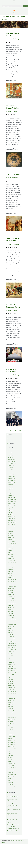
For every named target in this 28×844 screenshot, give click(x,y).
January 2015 (11, 689)
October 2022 (11, 524)
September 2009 (12, 786)
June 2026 (10, 453)
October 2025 (11, 461)
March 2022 (11, 537)
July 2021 (10, 550)
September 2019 (12, 586)
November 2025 (12, 459)
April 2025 (10, 472)
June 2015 (10, 679)
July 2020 (10, 569)
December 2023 (12, 499)
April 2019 (10, 592)
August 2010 (11, 776)
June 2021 (10, 552)
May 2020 (10, 573)
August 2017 (11, 626)
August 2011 (11, 751)
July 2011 (10, 753)
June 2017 (10, 630)
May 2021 (10, 554)
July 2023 (10, 510)
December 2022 (12, 520)
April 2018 (10, 613)
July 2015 (10, 677)
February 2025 (11, 476)
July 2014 (10, 702)
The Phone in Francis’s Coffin (12, 106)
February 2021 (11, 560)
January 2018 (11, 617)
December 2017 (12, 620)
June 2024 (10, 491)
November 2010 (12, 770)
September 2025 (12, 463)
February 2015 (11, 687)
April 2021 (10, 556)
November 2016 (12, 645)
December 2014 (12, 691)
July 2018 (10, 609)
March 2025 (11, 474)
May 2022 (10, 533)
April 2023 (10, 514)
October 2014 (11, 696)
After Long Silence (13, 174)
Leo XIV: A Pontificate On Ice (13, 305)
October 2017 (11, 622)
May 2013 (10, 729)
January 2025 (11, 478)
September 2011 (12, 748)
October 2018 (11, 605)
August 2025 (11, 465)
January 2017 (11, 641)
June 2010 (10, 780)
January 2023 (11, 518)
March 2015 (11, 685)
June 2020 (10, 571)
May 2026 (10, 455)
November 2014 (12, 693)
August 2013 (11, 723)
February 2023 (11, 516)
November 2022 (12, 522)
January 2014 (11, 713)
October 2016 (11, 647)
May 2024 (10, 493)
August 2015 (11, 674)
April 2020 (10, 575)
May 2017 (10, 632)
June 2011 (10, 755)
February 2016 (11, 664)
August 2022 (11, 529)
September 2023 (12, 505)
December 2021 (12, 543)
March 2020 (11, 577)
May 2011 (10, 757)
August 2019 (11, 588)
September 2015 (12, 672)
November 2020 (12, 562)
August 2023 (11, 507)
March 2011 (10, 761)
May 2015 (10, 681)
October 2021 (11, 546)
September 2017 (12, 624)
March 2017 (11, 636)
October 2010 (11, 772)
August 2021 (11, 548)
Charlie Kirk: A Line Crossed (12, 370)
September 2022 (12, 527)
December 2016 (12, 643)
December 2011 (11, 742)
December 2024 (12, 480)
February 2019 (11, 596)
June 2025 (10, 469)
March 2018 (11, 615)
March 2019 (11, 594)
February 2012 (11, 740)
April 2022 (10, 535)
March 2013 (11, 734)
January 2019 (11, 598)
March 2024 (11, 495)
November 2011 (11, 744)
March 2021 (11, 558)
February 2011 (11, 763)
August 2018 (11, 607)
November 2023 (12, 501)
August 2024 (11, 486)
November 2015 (12, 670)
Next (20, 430)
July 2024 (10, 489)
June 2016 (10, 655)
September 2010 (12, 774)
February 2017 (11, 639)
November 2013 (12, 717)
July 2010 (10, 778)
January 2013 (11, 738)
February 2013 (11, 736)
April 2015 (10, 683)
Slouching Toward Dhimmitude (13, 239)
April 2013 (10, 732)
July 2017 (10, 628)
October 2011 (11, 746)
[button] (14, 1)
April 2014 (10, 708)
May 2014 (10, 706)
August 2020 (11, 567)
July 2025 (10, 467)
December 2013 (12, 715)
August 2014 (11, 700)
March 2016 (11, 662)
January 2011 (11, 765)
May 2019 (10, 590)
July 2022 (10, 531)
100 (16, 430)
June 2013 (10, 727)
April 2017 (10, 634)
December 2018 (12, 600)
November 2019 (12, 581)
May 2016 (10, 658)
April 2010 (10, 784)
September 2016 (12, 649)
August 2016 (11, 651)
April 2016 (10, 660)
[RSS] (14, 10)
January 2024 (11, 497)
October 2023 (11, 503)
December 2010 (12, 767)
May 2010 (10, 782)
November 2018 (12, 603)
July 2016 (10, 653)
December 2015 (12, 668)
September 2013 (12, 721)
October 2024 (11, 482)
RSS (14, 13)
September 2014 (12, 698)
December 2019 (12, 579)
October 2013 (11, 719)
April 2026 (10, 457)
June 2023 (10, 512)
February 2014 (11, 710)
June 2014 (10, 704)
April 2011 (10, 759)
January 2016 (11, 666)
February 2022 (11, 539)
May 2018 (10, 611)
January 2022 (11, 541)
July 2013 (10, 725)
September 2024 (12, 484)
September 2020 (12, 565)
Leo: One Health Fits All (12, 34)
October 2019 (11, 584)
